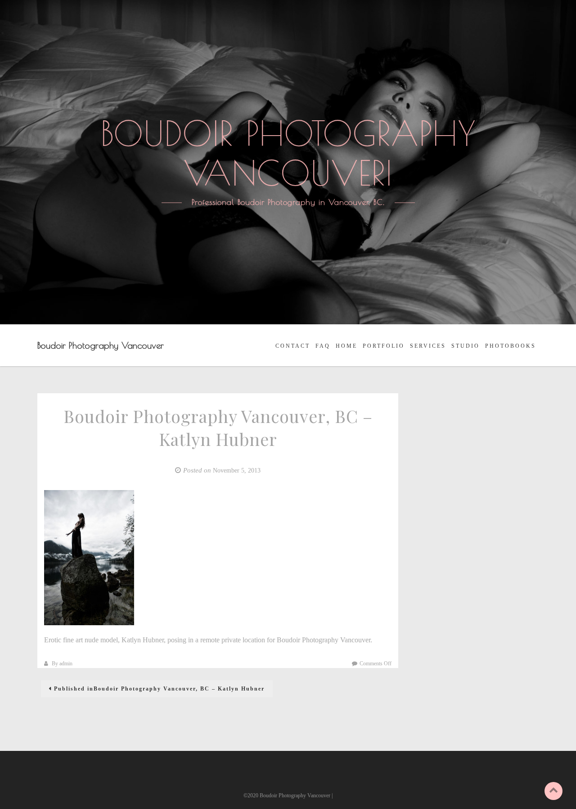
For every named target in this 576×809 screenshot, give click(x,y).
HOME (346, 346)
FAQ (322, 346)
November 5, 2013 (237, 470)
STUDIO (465, 346)
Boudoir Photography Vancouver (100, 345)
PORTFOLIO (384, 346)
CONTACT (292, 346)
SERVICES (428, 346)
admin (65, 663)
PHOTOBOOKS (510, 346)
